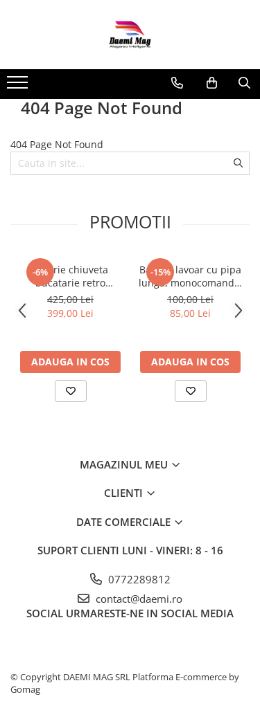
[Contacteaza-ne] (177, 83)
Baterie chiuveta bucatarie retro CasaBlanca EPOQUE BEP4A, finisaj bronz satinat (70, 276)
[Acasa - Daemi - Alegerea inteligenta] (130, 34)
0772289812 (138, 579)
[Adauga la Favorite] (71, 391)
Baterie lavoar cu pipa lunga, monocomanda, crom (191, 276)
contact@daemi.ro (137, 599)
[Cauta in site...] (244, 83)
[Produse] (19, 86)
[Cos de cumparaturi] (212, 83)
